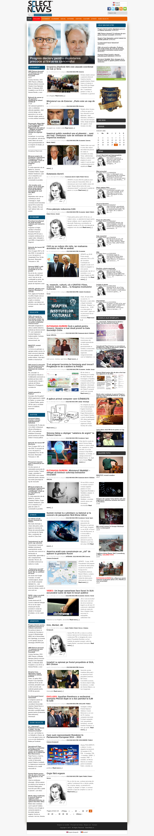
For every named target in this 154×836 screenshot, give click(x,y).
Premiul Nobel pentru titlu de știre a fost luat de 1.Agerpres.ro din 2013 (36, 776)
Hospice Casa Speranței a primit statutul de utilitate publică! (35, 674)
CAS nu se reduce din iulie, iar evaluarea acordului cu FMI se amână (67, 247)
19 (48, 814)
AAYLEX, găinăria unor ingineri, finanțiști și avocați (36, 290)
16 (83, 811)
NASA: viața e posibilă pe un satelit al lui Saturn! (36, 596)
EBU (97, 252)
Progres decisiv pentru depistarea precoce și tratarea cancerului (55, 59)
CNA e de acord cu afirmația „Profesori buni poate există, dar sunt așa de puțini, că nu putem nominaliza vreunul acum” (111, 49)
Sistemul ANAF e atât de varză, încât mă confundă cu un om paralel (35, 269)
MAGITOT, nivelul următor (34, 346)
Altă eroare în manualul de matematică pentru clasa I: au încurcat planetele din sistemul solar (36, 367)
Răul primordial (101, 171)
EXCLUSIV (36, 19)
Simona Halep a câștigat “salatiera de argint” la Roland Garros (70, 434)
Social (63, 19)
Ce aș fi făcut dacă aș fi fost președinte (108, 155)
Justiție (79, 19)
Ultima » (79, 814)
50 (67, 814)
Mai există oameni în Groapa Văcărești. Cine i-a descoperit (110, 527)
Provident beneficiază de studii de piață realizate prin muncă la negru (36, 223)
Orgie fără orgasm (56, 773)
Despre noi (87, 825)
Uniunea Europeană (52, 558)
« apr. (98, 149)
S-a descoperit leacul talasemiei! (108, 43)
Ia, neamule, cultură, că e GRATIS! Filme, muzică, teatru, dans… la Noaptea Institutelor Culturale (69, 287)
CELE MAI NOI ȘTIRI (72, 72)
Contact (94, 825)
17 (87, 811)
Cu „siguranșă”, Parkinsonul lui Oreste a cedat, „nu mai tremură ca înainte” (36, 729)
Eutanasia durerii (55, 174)
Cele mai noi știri (106, 25)
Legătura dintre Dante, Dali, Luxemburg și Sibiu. (110, 554)
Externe (70, 19)
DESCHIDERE (83, 740)
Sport (87, 438)
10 (76, 811)
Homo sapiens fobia (102, 187)
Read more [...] (60, 96)
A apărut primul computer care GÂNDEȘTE (68, 399)
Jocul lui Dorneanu (102, 203)
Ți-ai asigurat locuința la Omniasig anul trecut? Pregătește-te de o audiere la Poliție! (70, 365)
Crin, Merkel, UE (55, 625)
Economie (55, 19)
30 (59, 814)
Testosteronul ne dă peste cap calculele (35, 542)
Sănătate (91, 333)
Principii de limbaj (77, 825)
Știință (93, 19)
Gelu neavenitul (101, 236)
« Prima (64, 811)
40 (63, 814)
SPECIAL (53, 335)
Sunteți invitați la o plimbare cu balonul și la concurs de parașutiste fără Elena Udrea (69, 514)
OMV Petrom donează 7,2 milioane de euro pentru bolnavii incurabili (112, 34)
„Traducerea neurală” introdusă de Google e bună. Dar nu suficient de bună (36, 571)
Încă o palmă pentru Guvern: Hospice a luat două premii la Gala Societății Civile (68, 328)
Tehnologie (86, 401)
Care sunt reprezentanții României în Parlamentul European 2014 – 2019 (65, 736)
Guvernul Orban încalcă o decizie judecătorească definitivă (108, 55)
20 (52, 814)
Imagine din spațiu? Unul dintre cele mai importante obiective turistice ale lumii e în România (110, 500)
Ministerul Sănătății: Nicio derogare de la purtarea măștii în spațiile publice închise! (111, 59)
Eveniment (46, 19)
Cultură (86, 19)
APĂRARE (69, 556)
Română (117, 5)
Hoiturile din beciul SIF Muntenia (36, 248)
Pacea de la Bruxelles (103, 220)
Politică (53, 142)
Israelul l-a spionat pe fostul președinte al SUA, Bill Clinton (70, 663)
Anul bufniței (100, 301)
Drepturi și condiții (63, 825)
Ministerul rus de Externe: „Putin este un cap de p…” (71, 102)
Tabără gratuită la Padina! (34, 393)
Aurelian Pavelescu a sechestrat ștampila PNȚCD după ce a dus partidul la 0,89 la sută (70, 698)
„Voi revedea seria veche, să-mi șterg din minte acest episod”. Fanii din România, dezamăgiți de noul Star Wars (36, 188)
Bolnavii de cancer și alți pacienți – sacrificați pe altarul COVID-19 (35, 100)
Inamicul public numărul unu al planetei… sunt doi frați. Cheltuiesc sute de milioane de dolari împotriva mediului (70, 135)
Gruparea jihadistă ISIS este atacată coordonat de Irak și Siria (70, 68)
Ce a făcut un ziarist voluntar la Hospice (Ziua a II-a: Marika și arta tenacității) (111, 579)
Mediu (48, 142)
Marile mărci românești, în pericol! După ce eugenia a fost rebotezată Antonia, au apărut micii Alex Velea (36, 798)
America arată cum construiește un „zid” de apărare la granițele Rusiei (68, 552)
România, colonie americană (105, 268)
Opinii (78, 177)
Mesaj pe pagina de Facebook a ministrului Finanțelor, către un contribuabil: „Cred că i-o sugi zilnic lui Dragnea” (36, 159)
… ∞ (114, 163)
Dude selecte (103, 19)
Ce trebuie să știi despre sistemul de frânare (35, 520)
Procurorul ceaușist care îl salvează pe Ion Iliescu (36, 463)
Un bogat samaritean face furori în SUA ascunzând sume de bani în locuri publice (70, 592)
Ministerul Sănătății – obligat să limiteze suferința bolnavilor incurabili (68, 472)
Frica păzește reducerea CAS (61, 209)
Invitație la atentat (102, 284)
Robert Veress (84, 177)
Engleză (117, 2)
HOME (30, 19)
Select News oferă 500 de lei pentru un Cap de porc (110, 430)
